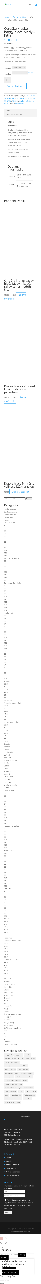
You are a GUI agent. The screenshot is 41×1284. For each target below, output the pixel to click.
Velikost (8, 68)
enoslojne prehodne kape (13, 1066)
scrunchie (13, 1091)
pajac (20, 1084)
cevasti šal (15, 1059)
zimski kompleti (10, 1102)
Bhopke (7, 1059)
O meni (8, 1158)
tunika (34, 1091)
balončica (27, 1055)
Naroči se (8, 1213)
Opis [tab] (8, 110)
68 (8, 98)
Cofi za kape (25, 1059)
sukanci (20, 1091)
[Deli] (5, 1280)
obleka (25, 1080)
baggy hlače (9, 1055)
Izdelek (8, 74)
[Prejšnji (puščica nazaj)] (1, 1283)
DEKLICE (15, 101)
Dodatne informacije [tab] (14, 114)
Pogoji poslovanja (12, 1168)
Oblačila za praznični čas (13, 1080)
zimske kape (27, 1099)
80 (18, 98)
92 (28, 98)
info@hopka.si (26, 1116)
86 (23, 98)
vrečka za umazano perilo (13, 1099)
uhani (7, 1095)
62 (34, 95)
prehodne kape (28, 1088)
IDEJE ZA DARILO (10, 1069)
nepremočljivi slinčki (26, 1073)
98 (34, 98)
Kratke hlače (21, 17)
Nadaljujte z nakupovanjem (9, 1271)
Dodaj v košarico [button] (20, 491)
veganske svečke (16, 1095)
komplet (25, 1069)
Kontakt (9, 1161)
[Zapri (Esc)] (8, 1280)
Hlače (25, 1066)
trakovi (28, 1091)
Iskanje (28, 499)
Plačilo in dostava (12, 1165)
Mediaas (14, 1231)
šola (18, 1102)
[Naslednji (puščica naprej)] (3, 1283)
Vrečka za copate (29, 1095)
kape (19, 1069)
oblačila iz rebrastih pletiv (24, 1077)
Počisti (30, 73)
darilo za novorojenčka (12, 1062)
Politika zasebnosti (13, 1172)
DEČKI (13, 17)
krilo (16, 1073)
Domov (6, 17)
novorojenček (9, 1077)
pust (6, 1091)
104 (27, 95)
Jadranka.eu (25, 1231)
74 (13, 98)
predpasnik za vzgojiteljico (13, 1088)
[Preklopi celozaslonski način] (3, 1280)
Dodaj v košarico (15, 86)
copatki (33, 1059)
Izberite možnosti (15, 296)
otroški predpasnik (11, 1084)
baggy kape (18, 1055)
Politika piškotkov (12, 1175)
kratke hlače (19, 104)
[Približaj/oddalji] (1, 1280)
